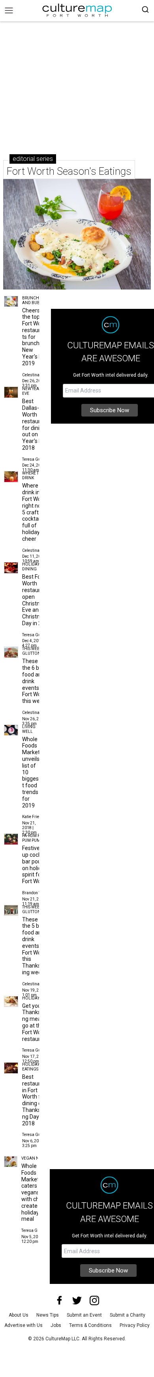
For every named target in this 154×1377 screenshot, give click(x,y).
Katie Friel (31, 817)
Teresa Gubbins (36, 459)
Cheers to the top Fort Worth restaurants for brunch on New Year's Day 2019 (35, 336)
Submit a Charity (127, 1315)
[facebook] (59, 1300)
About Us (18, 1315)
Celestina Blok (35, 375)
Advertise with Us (23, 1325)
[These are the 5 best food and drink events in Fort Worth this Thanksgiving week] (11, 910)
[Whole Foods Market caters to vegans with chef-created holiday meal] (10, 1161)
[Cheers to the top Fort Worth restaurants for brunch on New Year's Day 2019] (11, 301)
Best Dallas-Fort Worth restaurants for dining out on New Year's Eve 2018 (36, 424)
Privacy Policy (135, 1325)
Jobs (56, 1325)
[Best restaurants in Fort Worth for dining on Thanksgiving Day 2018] (11, 1068)
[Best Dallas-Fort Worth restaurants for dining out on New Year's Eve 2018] (11, 392)
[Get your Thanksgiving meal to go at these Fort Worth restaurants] (11, 1001)
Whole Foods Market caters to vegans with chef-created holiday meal (34, 1192)
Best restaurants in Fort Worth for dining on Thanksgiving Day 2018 (36, 1100)
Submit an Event (84, 1315)
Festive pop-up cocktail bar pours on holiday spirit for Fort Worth (37, 864)
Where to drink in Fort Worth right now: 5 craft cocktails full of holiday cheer (35, 512)
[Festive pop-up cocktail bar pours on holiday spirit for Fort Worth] (11, 839)
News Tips (47, 1315)
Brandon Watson (37, 893)
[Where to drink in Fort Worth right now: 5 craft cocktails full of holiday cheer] (11, 476)
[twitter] (77, 1300)
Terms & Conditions (90, 1325)
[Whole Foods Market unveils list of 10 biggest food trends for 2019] (11, 730)
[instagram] (94, 1300)
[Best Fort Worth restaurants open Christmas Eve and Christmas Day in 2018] (11, 568)
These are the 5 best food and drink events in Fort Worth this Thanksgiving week (35, 945)
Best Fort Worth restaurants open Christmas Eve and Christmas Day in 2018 (36, 600)
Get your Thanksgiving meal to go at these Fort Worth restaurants (36, 1022)
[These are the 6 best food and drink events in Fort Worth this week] (11, 652)
